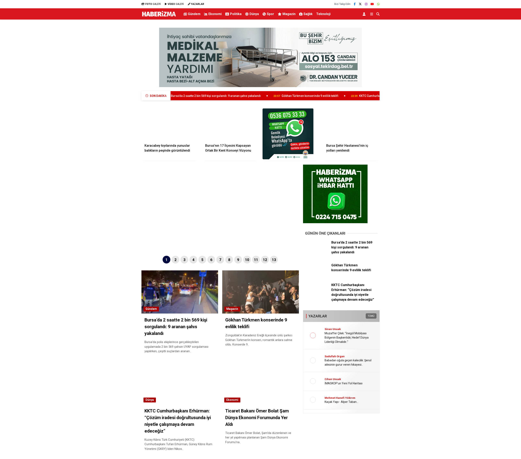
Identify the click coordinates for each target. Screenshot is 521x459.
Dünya (254, 14)
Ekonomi (215, 14)
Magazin (289, 14)
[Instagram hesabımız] (366, 4)
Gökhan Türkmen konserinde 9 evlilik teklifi (280, 95)
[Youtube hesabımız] (372, 4)
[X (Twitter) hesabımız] (360, 4)
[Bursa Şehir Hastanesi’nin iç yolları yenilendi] (351, 124)
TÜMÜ (371, 316)
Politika (236, 14)
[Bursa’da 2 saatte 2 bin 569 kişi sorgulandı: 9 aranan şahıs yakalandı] (316, 252)
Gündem (194, 14)
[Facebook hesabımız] (355, 4)
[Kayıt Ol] (365, 14)
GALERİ (153, 4)
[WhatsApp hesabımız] (378, 4)
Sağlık (308, 14)
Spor (270, 14)
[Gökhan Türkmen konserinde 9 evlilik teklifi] (316, 275)
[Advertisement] (121, 87)
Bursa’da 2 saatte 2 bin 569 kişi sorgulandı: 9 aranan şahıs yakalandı (187, 95)
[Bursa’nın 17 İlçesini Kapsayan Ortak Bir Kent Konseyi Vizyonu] (230, 124)
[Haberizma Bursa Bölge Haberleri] (158, 16)
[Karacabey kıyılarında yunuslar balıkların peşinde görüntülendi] (169, 124)
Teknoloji (323, 14)
